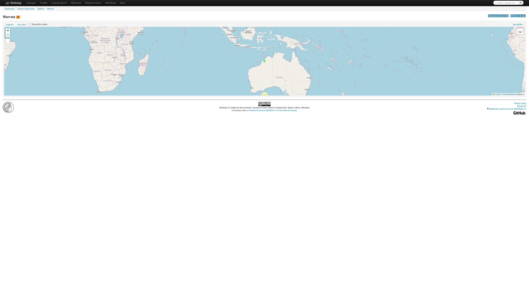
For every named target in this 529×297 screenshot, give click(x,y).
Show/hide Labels (39, 24)
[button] (264, 61)
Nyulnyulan (9, 8)
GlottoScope (110, 2)
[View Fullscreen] (8, 41)
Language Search (59, 2)
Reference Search (93, 2)
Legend (9, 24)
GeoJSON (517, 24)
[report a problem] (18, 17)
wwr (523, 16)
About (122, 2)
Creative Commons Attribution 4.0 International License (273, 110)
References (76, 2)
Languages (31, 2)
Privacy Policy (520, 103)
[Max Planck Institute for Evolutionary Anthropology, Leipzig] (8, 107)
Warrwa (50, 8)
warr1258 (504, 16)
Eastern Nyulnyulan (25, 8)
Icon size (21, 24)
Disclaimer (521, 106)
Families (43, 2)
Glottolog (15, 3)
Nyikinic (40, 8)
